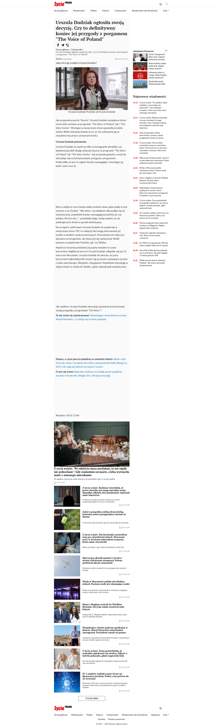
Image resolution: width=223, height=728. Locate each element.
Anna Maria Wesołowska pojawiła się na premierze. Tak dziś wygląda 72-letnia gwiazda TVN (153, 252)
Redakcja (155, 715)
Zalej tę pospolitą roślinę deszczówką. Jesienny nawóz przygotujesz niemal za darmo (151, 135)
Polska (93, 11)
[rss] (160, 4)
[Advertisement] (92, 186)
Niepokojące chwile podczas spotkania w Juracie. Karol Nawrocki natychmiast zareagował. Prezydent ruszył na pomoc (153, 192)
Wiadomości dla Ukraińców (145, 11)
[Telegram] (62, 45)
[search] (167, 4)
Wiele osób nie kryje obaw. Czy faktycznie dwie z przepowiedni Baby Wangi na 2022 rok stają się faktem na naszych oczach (91, 363)
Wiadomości (79, 11)
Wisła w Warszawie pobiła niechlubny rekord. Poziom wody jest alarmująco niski (152, 170)
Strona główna (60, 11)
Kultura (105, 11)
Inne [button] (165, 11)
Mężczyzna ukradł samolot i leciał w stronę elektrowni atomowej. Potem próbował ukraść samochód (154, 160)
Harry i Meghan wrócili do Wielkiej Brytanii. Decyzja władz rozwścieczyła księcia (153, 180)
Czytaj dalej (91, 698)
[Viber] (67, 45)
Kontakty (101, 719)
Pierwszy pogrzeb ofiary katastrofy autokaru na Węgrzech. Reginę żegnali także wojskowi (153, 225)
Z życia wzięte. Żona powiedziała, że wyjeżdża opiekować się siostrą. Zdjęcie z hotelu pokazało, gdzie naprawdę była (153, 204)
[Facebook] (58, 45)
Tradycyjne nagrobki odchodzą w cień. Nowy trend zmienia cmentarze (152, 235)
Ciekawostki (120, 11)
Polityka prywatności (116, 719)
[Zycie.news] (63, 4)
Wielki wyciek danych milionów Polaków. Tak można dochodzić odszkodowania (152, 262)
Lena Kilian (67, 59)
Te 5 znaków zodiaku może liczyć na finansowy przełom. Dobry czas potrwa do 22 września (154, 215)
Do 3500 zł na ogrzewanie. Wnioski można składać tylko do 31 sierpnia (153, 244)
